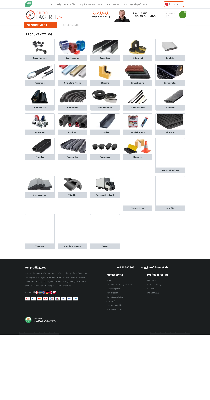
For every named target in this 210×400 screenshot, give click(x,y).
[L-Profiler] (105, 121)
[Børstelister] (105, 47)
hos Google (102, 16)
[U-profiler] (170, 190)
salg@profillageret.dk (154, 267)
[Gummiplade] (39, 96)
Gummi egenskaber (114, 297)
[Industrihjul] (39, 121)
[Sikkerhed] (137, 146)
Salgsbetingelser (113, 288)
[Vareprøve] (39, 228)
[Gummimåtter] (170, 71)
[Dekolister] (170, 47)
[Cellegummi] (137, 47)
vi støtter (38, 318)
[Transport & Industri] (105, 184)
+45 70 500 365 (144, 15)
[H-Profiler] (170, 96)
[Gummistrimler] (105, 96)
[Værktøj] (105, 228)
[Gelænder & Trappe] (72, 71)
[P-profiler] (39, 146)
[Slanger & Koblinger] (170, 152)
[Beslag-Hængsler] (39, 47)
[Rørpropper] (105, 146)
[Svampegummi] (39, 184)
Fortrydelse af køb (114, 309)
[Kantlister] (72, 121)
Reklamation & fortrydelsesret (119, 284)
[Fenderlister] (39, 71)
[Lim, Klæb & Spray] (137, 121)
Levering (110, 280)
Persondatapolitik (114, 305)
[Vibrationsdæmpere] (72, 228)
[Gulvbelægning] (137, 71)
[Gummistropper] (137, 96)
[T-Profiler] (72, 184)
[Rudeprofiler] (72, 146)
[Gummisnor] (72, 96)
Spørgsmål (111, 301)
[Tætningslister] (137, 190)
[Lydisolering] (170, 121)
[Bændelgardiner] (72, 47)
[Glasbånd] (105, 71)
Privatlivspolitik (112, 292)
